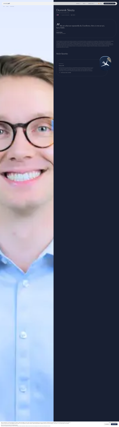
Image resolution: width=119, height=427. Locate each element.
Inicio (4, 6)
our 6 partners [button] (12, 422)
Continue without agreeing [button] (113, 422)
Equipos (7, 6)
